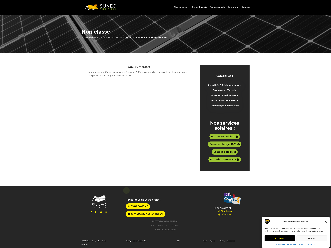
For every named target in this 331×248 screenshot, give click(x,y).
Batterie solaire (223, 151)
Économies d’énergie (224, 90)
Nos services (180, 7)
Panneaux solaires (223, 136)
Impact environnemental (224, 100)
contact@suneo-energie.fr (147, 213)
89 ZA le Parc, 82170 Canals (165, 225)
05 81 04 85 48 (139, 206)
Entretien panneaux (223, 159)
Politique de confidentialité (304, 244)
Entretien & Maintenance (224, 95)
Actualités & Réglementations (224, 85)
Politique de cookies (284, 244)
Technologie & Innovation (224, 105)
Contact (246, 7)
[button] (326, 221)
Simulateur (233, 7)
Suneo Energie (199, 7)
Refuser (312, 238)
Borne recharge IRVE (222, 144)
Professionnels (217, 7)
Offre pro (226, 214)
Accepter (280, 238)
